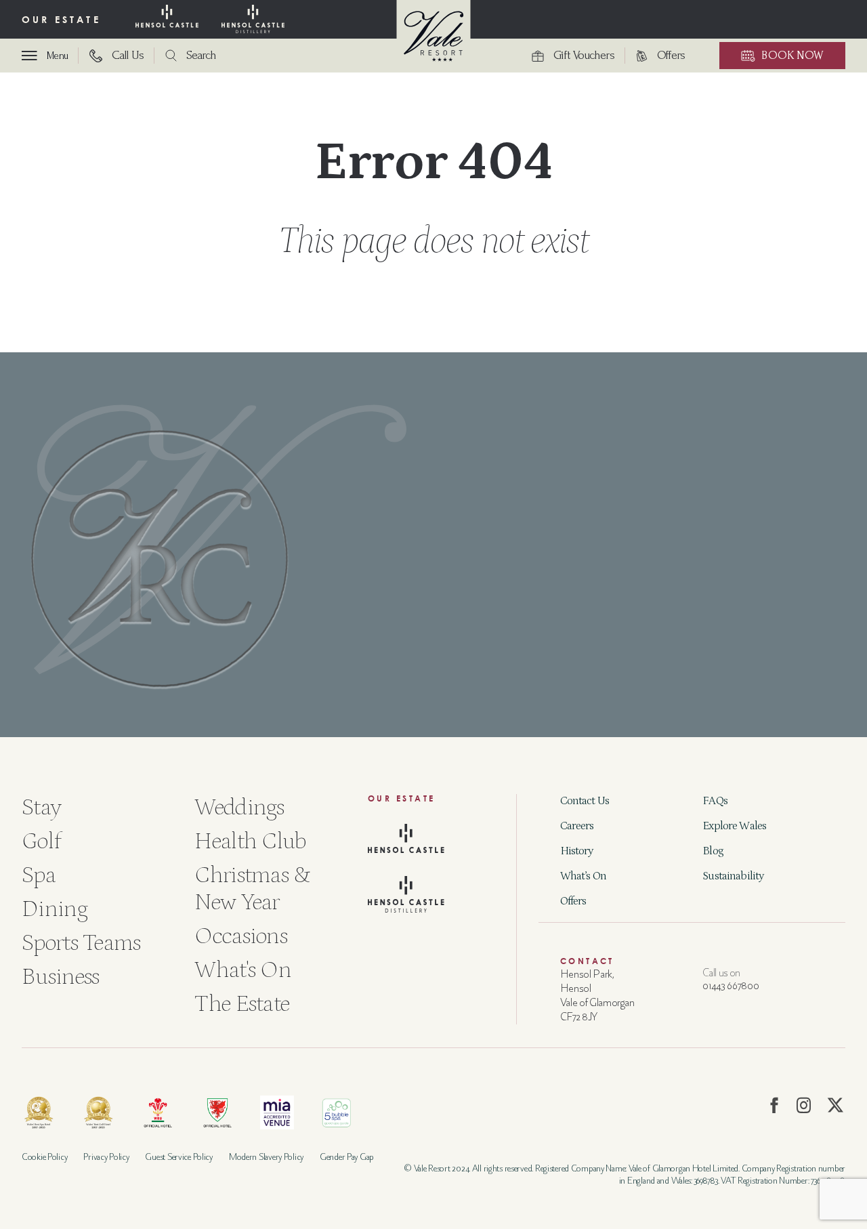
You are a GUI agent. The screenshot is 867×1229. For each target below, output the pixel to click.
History (576, 851)
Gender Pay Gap (347, 1157)
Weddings (239, 807)
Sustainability (732, 876)
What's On (242, 970)
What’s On (583, 876)
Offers (573, 901)
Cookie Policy (44, 1157)
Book (792, 55)
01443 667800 (730, 986)
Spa (39, 875)
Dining (54, 909)
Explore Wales (734, 826)
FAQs (714, 801)
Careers (577, 826)
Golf (41, 841)
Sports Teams (81, 943)
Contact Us (585, 801)
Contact (587, 961)
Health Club (249, 841)
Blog (712, 851)
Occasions (240, 936)
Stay (41, 807)
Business (60, 976)
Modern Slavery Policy (266, 1157)
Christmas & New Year (252, 888)
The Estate (241, 1004)
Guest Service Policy (178, 1157)
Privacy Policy (106, 1157)
